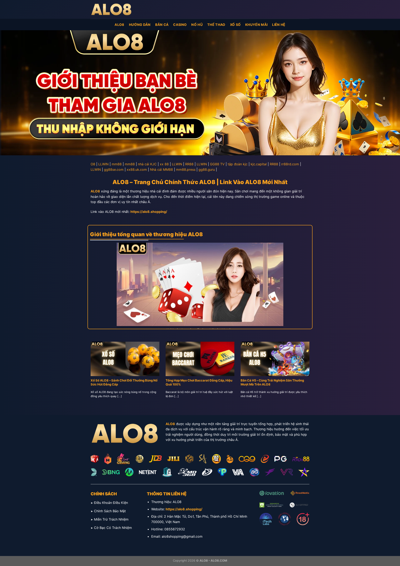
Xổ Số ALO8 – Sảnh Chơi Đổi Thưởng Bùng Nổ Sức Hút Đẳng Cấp (124, 382)
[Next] (310, 374)
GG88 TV (217, 164)
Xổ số (235, 25)
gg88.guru (207, 169)
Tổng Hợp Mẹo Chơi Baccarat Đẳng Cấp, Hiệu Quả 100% (199, 382)
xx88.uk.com (137, 169)
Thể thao (216, 25)
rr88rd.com (290, 164)
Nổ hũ (197, 25)
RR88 (189, 164)
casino (180, 25)
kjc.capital (259, 164)
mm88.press (185, 169)
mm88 (117, 164)
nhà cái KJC (147, 164)
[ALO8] (111, 9)
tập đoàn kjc (238, 164)
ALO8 (119, 25)
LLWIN (103, 164)
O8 (93, 164)
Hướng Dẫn (140, 25)
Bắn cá (162, 25)
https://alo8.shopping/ (148, 212)
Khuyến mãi (256, 25)
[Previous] (90, 374)
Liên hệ (278, 25)
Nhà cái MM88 (161, 169)
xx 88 (164, 164)
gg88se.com (114, 169)
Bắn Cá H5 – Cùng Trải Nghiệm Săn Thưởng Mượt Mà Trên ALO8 (272, 382)
